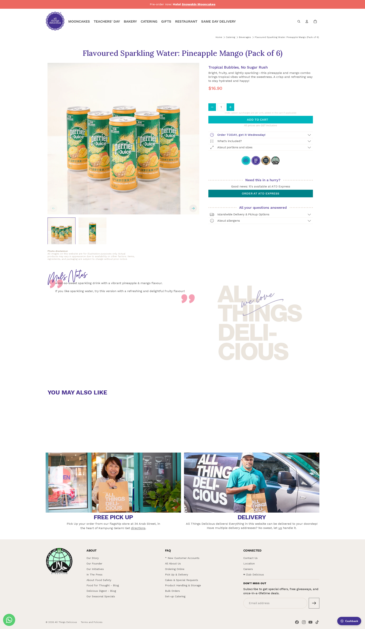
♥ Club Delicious (253, 574)
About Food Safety (98, 580)
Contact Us (250, 557)
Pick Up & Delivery (176, 574)
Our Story (92, 557)
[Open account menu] (307, 21)
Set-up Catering (175, 596)
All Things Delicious (66, 622)
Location (249, 563)
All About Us (173, 563)
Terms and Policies (91, 622)
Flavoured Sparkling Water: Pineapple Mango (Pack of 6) (287, 37)
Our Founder (94, 563)
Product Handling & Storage (183, 585)
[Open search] (299, 21)
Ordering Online (174, 569)
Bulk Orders (172, 590)
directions (138, 528)
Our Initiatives (95, 569)
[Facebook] (297, 622)
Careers (248, 569)
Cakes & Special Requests (181, 580)
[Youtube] (310, 622)
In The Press (94, 574)
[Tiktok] (317, 622)
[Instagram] (304, 622)
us (280, 528)
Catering (230, 37)
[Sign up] (314, 603)
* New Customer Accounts (182, 557)
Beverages (245, 37)
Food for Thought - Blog (102, 585)
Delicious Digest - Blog (101, 590)
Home (219, 37)
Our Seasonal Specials (100, 596)
